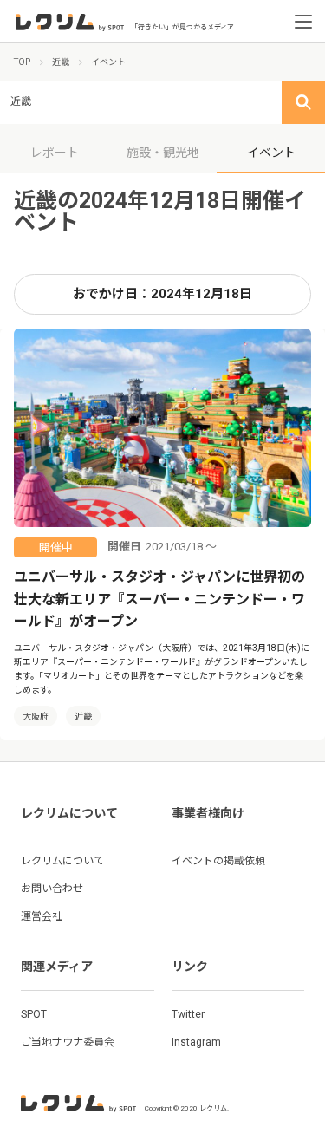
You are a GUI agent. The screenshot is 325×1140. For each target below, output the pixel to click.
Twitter (188, 1014)
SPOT (34, 1014)
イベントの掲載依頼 (218, 861)
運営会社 (41, 916)
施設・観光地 (163, 153)
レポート (54, 153)
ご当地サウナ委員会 (67, 1042)
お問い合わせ (52, 889)
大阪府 (36, 716)
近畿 (83, 716)
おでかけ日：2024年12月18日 (162, 294)
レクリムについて (62, 861)
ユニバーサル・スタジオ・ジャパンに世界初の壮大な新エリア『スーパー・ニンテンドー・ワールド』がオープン (159, 599)
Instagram (196, 1042)
